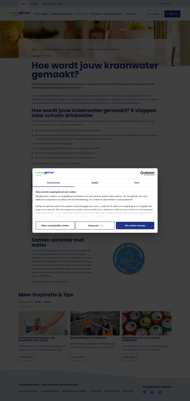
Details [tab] (95, 183)
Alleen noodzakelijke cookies (55, 225)
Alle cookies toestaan (135, 225)
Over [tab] (136, 183)
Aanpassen (93, 225)
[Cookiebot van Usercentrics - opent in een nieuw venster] (142, 173)
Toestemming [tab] (53, 183)
